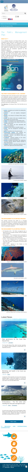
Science (9, 374)
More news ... (14, 421)
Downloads (14, 454)
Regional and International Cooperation (9, 23)
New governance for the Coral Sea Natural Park (14, 340)
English (9, 19)
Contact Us (14, 447)
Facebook (16, 17)
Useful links (14, 461)
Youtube (18, 17)
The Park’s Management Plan (7, 26)
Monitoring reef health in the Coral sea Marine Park (14, 371)
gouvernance (11, 342)
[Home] (11, 7)
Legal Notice (7, 467)
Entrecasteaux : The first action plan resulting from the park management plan (14, 402)
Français (12, 19)
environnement (14, 405)
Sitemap (12, 467)
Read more (25, 349)
